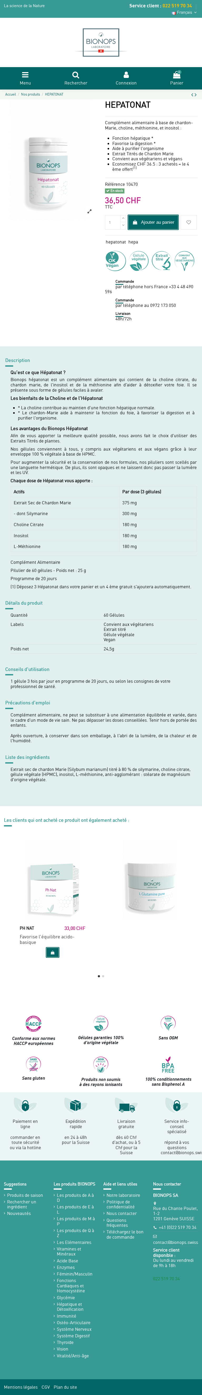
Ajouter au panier (157, 222)
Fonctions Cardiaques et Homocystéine (71, 1285)
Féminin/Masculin (75, 1274)
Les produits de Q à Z (75, 1233)
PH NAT (27, 928)
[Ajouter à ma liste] (189, 222)
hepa (133, 242)
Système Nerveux (74, 1329)
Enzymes (66, 1267)
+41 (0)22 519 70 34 (177, 1227)
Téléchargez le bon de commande (125, 1234)
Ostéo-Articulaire (73, 1322)
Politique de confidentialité (121, 1204)
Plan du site (65, 1387)
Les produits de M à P (76, 1221)
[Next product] (196, 94)
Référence (115, 184)
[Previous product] (193, 94)
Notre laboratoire (123, 1195)
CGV (46, 1387)
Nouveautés (19, 1213)
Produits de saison (25, 1195)
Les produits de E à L (75, 1209)
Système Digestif (73, 1335)
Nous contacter (122, 1213)
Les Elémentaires (74, 1242)
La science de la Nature (24, 5)
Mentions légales (21, 1387)
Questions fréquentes (117, 1223)
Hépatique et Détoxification (70, 1307)
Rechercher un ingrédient (21, 1204)
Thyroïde (65, 1342)
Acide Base (67, 1260)
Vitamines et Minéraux (69, 1251)
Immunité (66, 1316)
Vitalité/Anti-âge (73, 1355)
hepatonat (116, 242)
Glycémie (66, 1297)
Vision (62, 1349)
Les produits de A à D (75, 1198)
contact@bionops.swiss (175, 1242)
